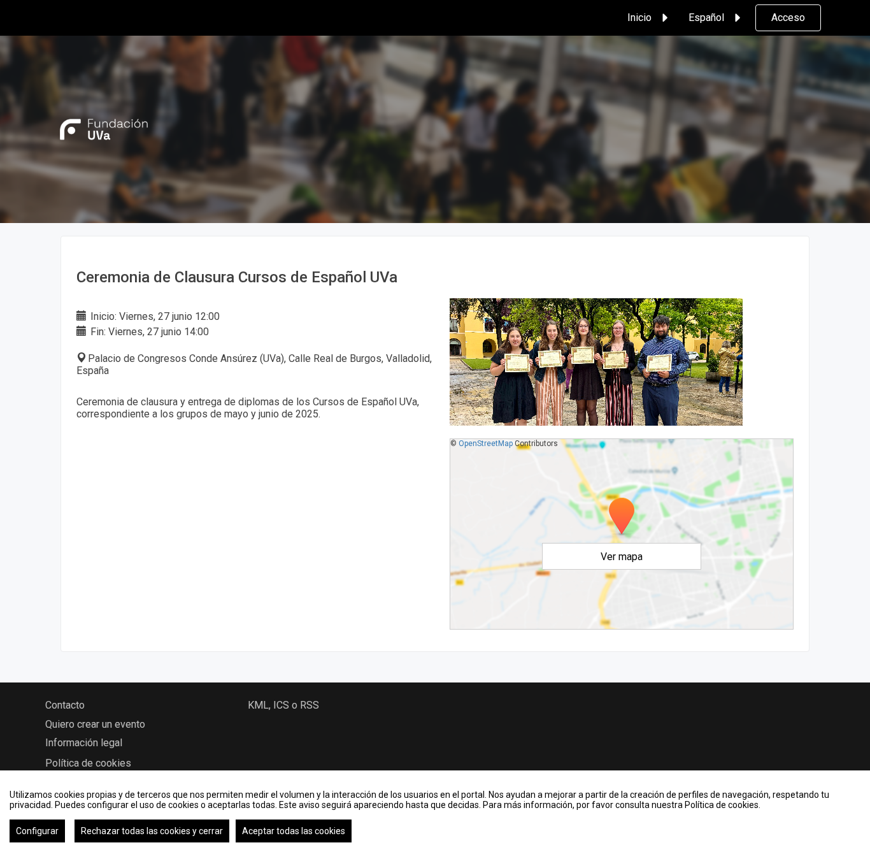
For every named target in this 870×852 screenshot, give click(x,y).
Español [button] (706, 17)
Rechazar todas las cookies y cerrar (152, 831)
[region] (435, 811)
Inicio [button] (639, 17)
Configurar (37, 831)
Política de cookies (88, 763)
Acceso (788, 17)
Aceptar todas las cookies (293, 831)
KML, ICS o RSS (283, 705)
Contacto (65, 705)
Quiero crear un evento (95, 724)
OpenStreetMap (486, 443)
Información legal (83, 743)
